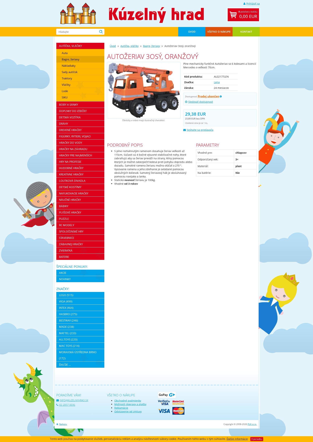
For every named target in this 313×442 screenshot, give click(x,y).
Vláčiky (66, 84)
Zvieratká (65, 250)
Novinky (65, 279)
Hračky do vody (70, 142)
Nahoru (63, 424)
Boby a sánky (68, 104)
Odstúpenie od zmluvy (128, 411)
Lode (65, 91)
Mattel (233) (67, 333)
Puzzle (64, 219)
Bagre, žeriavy (151, 46)
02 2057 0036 (67, 404)
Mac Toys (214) (69, 346)
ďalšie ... (65, 364)
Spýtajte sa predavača (200, 130)
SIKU (65, 97)
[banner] (78, 13)
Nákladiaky (69, 65)
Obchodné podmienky (127, 400)
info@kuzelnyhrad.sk (74, 400)
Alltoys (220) (68, 339)
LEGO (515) (66, 295)
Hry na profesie (70, 161)
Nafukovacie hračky (73, 193)
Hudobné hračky (71, 168)
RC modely (66, 225)
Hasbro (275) (68, 314)
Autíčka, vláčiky (129, 46)
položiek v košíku (248, 14)
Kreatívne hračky (71, 174)
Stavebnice (66, 238)
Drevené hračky (70, 130)
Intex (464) (66, 308)
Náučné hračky (70, 200)
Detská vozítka (70, 117)
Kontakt (246, 31)
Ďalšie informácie (237, 439)
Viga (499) (65, 301)
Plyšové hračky (70, 212)
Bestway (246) (68, 320)
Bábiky (63, 206)
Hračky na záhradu (73, 149)
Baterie (64, 257)
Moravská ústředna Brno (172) (78, 355)
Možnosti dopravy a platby (130, 404)
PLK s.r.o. (252, 424)
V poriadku (256, 439)
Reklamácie (121, 408)
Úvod (191, 31)
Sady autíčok (70, 72)
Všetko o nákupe (219, 31)
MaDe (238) (66, 327)
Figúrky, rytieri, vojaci (75, 136)
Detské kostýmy (70, 187)
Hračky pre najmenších (75, 155)
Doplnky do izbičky (73, 111)
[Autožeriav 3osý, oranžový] (144, 90)
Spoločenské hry (71, 231)
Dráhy (63, 123)
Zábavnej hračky (71, 244)
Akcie (62, 273)
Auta (65, 53)
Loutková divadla (72, 180)
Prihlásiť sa (253, 3)
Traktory (67, 78)
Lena (217, 82)
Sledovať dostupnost (200, 101)
